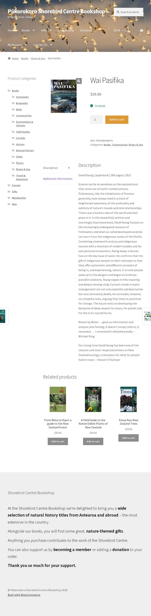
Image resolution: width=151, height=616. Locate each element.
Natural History (25, 150)
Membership (66, 30)
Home (11, 30)
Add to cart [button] (57, 441)
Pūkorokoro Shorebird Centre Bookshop (56, 11)
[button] (79, 81)
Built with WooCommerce (24, 595)
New (14, 204)
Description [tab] (50, 168)
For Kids (20, 138)
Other (19, 156)
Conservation (119, 144)
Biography (22, 103)
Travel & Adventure (22, 177)
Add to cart (116, 119)
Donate (16, 185)
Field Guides (23, 131)
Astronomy (22, 97)
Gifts (44, 30)
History (20, 144)
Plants (20, 163)
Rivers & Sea (38, 58)
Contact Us (40, 45)
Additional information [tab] (57, 178)
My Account (15, 45)
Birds (19, 109)
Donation (86, 30)
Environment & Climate (24, 123)
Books (26, 30)
